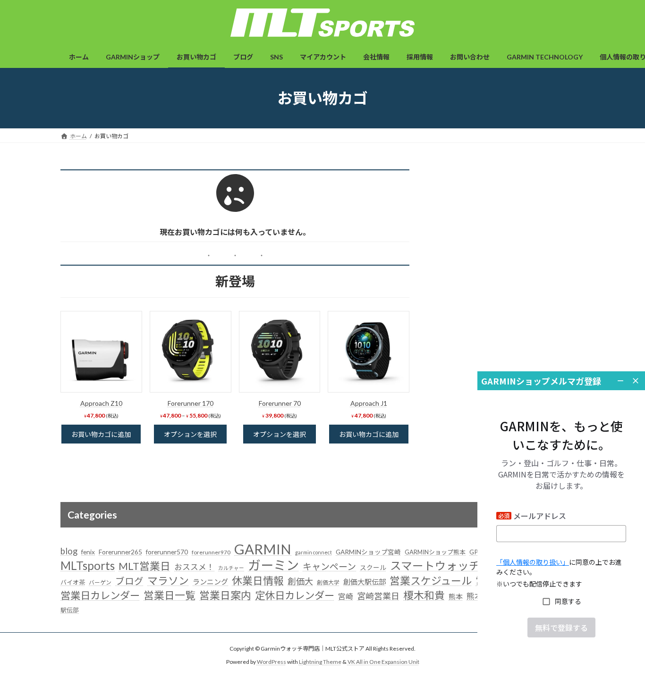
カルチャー (231, 568)
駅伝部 (69, 610)
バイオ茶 (72, 582)
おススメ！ (194, 567)
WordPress (271, 661)
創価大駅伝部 (364, 582)
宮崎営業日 (378, 596)
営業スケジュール (431, 580)
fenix (88, 552)
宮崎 (345, 596)
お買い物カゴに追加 (101, 434)
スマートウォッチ (435, 566)
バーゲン (100, 582)
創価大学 (328, 582)
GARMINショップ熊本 (435, 552)
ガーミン (273, 565)
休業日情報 (258, 580)
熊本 (456, 596)
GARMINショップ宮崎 (368, 552)
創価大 (300, 581)
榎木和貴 (424, 595)
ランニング (210, 582)
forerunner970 (211, 552)
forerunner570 (167, 552)
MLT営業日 (144, 566)
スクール (373, 567)
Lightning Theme (320, 661)
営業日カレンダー (100, 595)
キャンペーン (329, 566)
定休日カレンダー (294, 595)
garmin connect (313, 552)
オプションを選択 (190, 434)
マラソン (168, 580)
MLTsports (87, 565)
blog (68, 551)
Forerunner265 (120, 552)
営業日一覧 (169, 595)
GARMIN (262, 549)
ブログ (129, 581)
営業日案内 (225, 595)
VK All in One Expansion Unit (383, 661)
